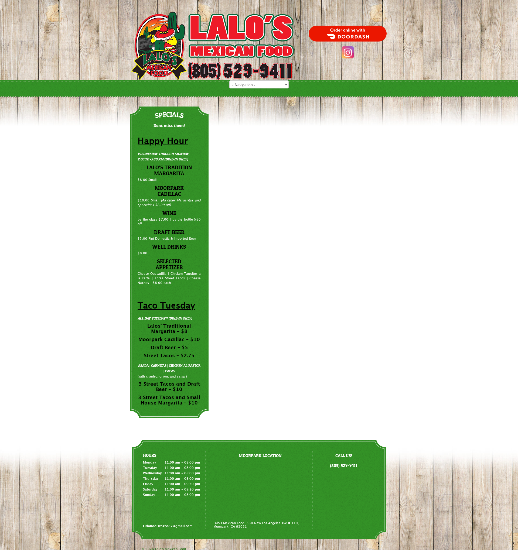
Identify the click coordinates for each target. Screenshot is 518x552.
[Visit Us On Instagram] (347, 52)
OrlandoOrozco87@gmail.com (168, 526)
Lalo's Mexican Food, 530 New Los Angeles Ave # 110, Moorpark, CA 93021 (256, 525)
